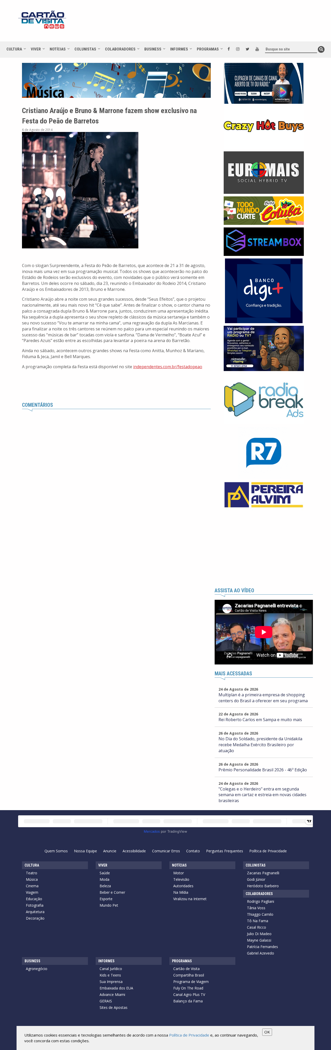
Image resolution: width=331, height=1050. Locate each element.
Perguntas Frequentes (224, 850)
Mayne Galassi (259, 940)
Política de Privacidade (268, 850)
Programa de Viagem (191, 981)
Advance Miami (112, 994)
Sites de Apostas (113, 1007)
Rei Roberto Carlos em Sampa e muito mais (260, 719)
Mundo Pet (109, 905)
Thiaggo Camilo (260, 914)
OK (267, 1031)
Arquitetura (35, 911)
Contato (193, 850)
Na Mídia (180, 892)
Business (152, 49)
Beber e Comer (112, 892)
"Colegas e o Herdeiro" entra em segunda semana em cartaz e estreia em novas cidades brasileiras (262, 795)
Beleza (105, 885)
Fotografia (34, 905)
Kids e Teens (110, 975)
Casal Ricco (256, 927)
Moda (104, 879)
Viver (36, 49)
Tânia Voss (256, 907)
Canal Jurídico (111, 968)
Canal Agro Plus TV (189, 994)
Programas (208, 49)
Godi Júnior (256, 879)
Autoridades (183, 885)
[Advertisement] (212, 23)
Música (32, 879)
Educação (34, 898)
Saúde (105, 872)
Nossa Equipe (85, 850)
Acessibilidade (134, 850)
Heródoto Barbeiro (263, 885)
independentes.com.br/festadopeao (167, 366)
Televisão (181, 879)
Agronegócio (36, 968)
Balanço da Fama (188, 1001)
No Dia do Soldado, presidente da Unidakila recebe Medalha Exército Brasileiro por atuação (260, 744)
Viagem (32, 892)
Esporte (106, 898)
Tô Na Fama (257, 920)
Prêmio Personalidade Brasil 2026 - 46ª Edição (263, 770)
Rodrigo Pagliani (260, 901)
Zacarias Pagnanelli (263, 872)
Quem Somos (56, 850)
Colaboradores (120, 49)
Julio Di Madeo (259, 933)
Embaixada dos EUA (116, 988)
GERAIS (106, 1001)
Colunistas (85, 49)
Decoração (35, 918)
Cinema (32, 885)
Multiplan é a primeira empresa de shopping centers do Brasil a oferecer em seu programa (263, 698)
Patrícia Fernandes (262, 946)
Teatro (31, 872)
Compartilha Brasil (188, 975)
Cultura (14, 49)
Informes (179, 49)
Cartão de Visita (186, 968)
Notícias (58, 49)
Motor (178, 872)
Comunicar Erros (166, 850)
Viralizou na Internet (190, 898)
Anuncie (109, 850)
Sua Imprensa (111, 981)
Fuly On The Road (188, 988)
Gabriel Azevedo (260, 953)
